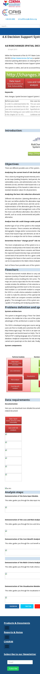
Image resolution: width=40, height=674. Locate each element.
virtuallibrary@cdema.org (27, 19)
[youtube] (21, 22)
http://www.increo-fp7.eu (22, 58)
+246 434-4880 (10, 19)
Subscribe (13, 668)
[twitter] (18, 22)
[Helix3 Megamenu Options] (38, 31)
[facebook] (16, 22)
